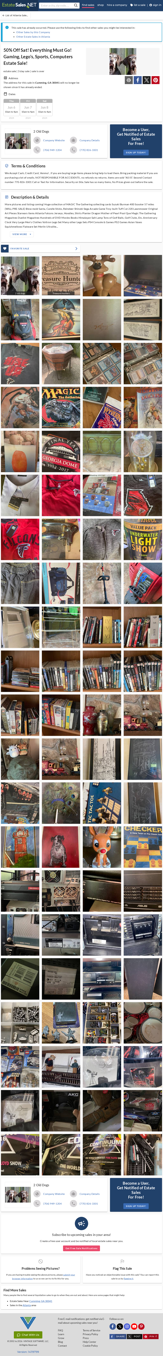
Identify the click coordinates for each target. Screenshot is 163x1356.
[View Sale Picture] (102, 275)
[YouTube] (134, 1326)
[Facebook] (113, 1326)
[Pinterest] (141, 1326)
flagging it (128, 1278)
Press (86, 1338)
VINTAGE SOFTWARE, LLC (35, 1341)
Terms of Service (91, 1330)
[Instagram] (127, 1326)
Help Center (89, 1341)
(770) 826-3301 (89, 149)
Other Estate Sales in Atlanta (33, 36)
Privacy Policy (90, 1334)
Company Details (90, 140)
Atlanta (27, 1305)
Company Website (54, 140)
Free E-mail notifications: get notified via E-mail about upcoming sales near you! (81, 1320)
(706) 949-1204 (52, 149)
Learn (61, 1334)
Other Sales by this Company (33, 32)
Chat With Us (30, 1334)
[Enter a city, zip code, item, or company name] (76, 6)
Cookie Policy (90, 1345)
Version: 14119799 (28, 1351)
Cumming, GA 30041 (40, 1300)
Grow (61, 1338)
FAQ (60, 1330)
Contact (62, 1345)
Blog (60, 1341)
